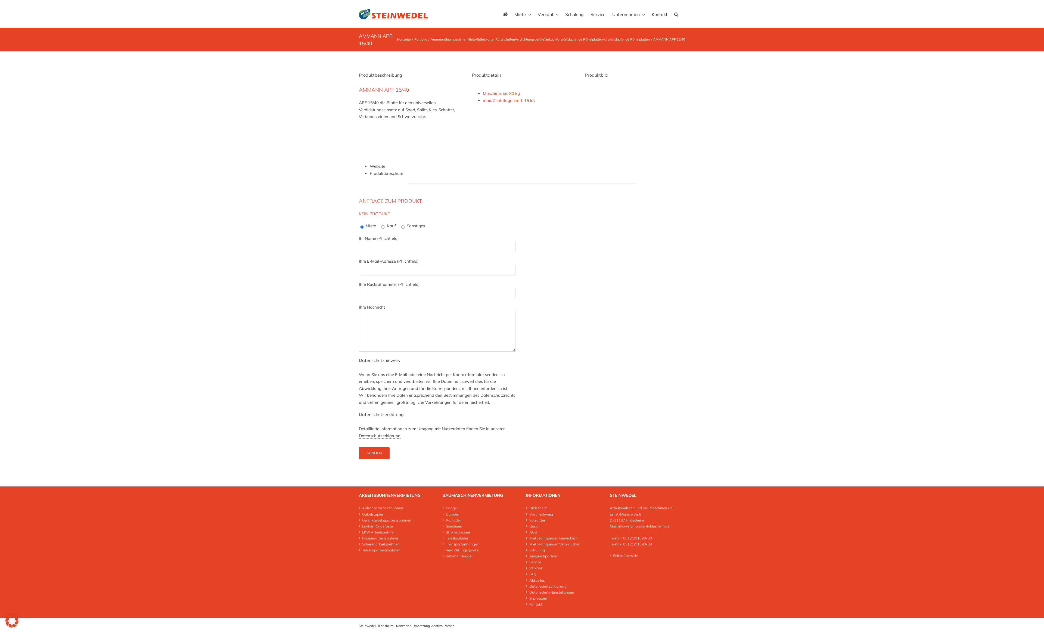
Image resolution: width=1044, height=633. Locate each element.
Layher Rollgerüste (377, 526)
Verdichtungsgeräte (462, 550)
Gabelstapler (372, 514)
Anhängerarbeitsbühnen (382, 508)
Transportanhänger (462, 544)
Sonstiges (454, 526)
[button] (676, 14)
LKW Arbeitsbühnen (379, 532)
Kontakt (535, 604)
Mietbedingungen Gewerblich (553, 538)
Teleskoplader (457, 538)
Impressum (538, 598)
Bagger (452, 508)
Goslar (534, 526)
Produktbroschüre (386, 173)
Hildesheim (538, 508)
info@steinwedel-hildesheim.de (643, 526)
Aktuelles (537, 580)
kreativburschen (443, 626)
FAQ (532, 574)
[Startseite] (505, 14)
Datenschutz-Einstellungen (551, 592)
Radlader (453, 520)
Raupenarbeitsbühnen (380, 538)
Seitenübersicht (626, 555)
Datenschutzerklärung (379, 435)
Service (535, 562)
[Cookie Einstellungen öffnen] (11, 626)
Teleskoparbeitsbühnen (381, 550)
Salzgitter (537, 520)
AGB (533, 532)
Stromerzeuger (458, 532)
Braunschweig (541, 514)
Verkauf (535, 568)
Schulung (537, 550)
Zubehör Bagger (459, 556)
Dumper (452, 514)
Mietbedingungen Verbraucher (554, 544)
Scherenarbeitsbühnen (381, 544)
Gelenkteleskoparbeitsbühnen (386, 520)
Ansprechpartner (543, 556)
